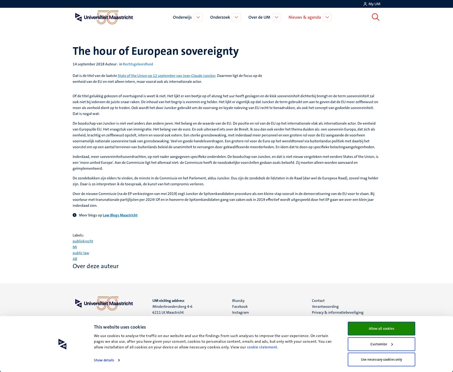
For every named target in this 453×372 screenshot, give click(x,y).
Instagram (240, 312)
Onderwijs (182, 17)
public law (81, 252)
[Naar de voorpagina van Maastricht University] (103, 17)
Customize (378, 344)
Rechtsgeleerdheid (138, 64)
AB (75, 258)
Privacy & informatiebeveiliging (338, 312)
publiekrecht (83, 241)
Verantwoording (325, 306)
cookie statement (262, 347)
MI (75, 247)
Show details (104, 360)
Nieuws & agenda (305, 17)
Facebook (240, 306)
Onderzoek (220, 17)
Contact (318, 300)
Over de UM (259, 17)
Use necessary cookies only (381, 359)
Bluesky (238, 300)
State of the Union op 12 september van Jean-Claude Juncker (166, 75)
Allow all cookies (381, 328)
